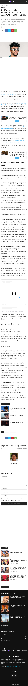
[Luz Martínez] (2, 27)
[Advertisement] (14, 38)
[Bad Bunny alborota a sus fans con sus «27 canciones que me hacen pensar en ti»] (5, 409)
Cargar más (13, 428)
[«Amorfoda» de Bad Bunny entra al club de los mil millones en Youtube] (5, 423)
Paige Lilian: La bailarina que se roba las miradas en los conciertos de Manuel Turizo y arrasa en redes (18, 576)
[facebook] (14, 467)
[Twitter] (9, 30)
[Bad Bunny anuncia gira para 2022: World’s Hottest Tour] (4, 118)
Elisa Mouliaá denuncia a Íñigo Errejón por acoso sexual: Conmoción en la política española (18, 568)
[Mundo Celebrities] (14, 1)
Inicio (2, 5)
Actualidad (6, 5)
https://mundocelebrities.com (14, 465)
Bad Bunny (7, 431)
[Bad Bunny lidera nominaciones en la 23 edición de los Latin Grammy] (5, 416)
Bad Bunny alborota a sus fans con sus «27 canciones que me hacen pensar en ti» (18, 408)
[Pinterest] (12, 30)
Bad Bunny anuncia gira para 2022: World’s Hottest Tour (17, 117)
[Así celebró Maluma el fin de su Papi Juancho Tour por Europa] (5, 599)
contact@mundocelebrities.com (13, 666)
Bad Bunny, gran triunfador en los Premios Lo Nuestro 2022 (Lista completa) (17, 154)
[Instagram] (15, 675)
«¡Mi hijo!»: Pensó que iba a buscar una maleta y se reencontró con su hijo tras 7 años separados (18, 560)
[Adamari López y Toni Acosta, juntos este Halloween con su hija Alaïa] (5, 609)
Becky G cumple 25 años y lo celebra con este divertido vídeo (7, 447)
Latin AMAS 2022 (13, 431)
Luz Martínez (14, 463)
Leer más (17, 120)
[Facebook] (6, 30)
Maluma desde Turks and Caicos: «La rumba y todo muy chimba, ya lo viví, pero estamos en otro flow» (18, 616)
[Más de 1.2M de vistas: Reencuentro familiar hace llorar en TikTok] (5, 553)
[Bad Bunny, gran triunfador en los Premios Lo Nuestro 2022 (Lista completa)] (4, 153)
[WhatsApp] (15, 30)
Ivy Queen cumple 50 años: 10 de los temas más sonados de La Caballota (21, 447)
